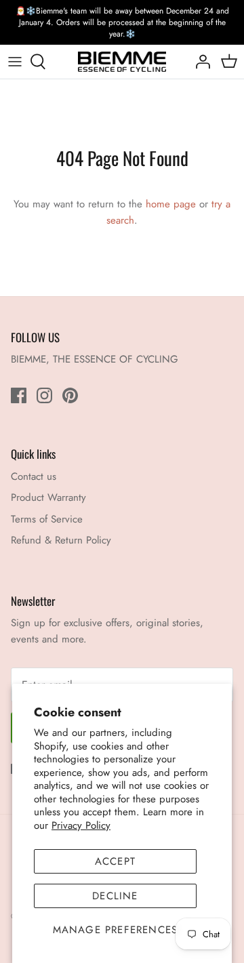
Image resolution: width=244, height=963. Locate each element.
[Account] (199, 62)
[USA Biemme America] (122, 61)
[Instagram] (44, 395)
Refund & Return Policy (61, 540)
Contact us (33, 476)
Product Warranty (48, 497)
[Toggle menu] (15, 62)
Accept (115, 861)
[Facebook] (18, 395)
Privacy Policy (81, 825)
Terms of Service (47, 519)
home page (171, 204)
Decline (115, 895)
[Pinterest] (70, 395)
